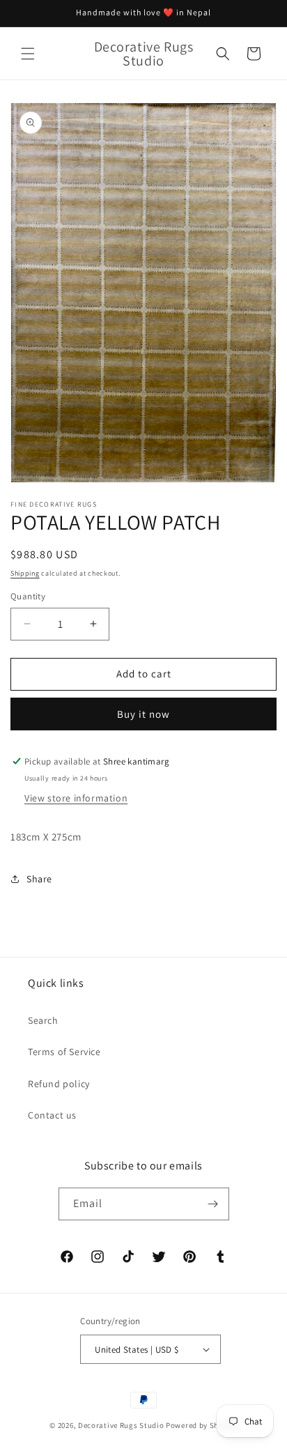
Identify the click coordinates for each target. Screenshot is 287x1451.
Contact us (52, 1115)
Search (43, 1020)
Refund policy (59, 1083)
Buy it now (143, 714)
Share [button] (39, 879)
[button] (28, 53)
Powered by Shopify (202, 1425)
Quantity (27, 596)
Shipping (25, 573)
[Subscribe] (213, 1204)
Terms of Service (64, 1051)
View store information (75, 798)
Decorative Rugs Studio (121, 1425)
